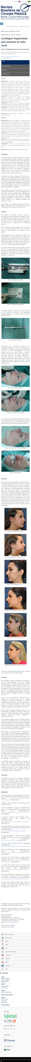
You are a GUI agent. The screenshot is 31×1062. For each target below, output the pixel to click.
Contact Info (4, 988)
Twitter (6, 969)
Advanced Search (5, 1005)
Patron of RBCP (5, 986)
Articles (3, 997)
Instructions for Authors (7, 994)
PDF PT (6, 941)
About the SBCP (5, 980)
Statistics (4, 70)
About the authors (6, 66)
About (2, 977)
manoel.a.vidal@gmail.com (11, 922)
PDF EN (7, 944)
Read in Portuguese (9, 934)
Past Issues (4, 1000)
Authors (3, 990)
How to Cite (7, 955)
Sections (3, 983)
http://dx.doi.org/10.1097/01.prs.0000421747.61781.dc (14, 879)
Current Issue (4, 999)
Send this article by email (10, 951)
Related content (5, 74)
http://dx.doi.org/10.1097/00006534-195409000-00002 (15, 852)
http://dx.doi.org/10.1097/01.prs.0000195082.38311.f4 (14, 869)
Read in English (8, 937)
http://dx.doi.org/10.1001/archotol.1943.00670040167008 (15, 846)
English (17, 1)
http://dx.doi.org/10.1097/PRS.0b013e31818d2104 (13, 831)
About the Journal (5, 978)
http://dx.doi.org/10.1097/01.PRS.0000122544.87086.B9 (15, 821)
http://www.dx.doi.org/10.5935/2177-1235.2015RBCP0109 (10, 57)
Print (6, 948)
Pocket (6, 962)
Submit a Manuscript (6, 992)
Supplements (4, 1002)
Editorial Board (5, 981)
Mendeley (7, 958)
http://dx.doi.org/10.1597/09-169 (9, 840)
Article (3, 61)
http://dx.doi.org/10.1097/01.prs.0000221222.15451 (14, 812)
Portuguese (25, 1)
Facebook (7, 965)
